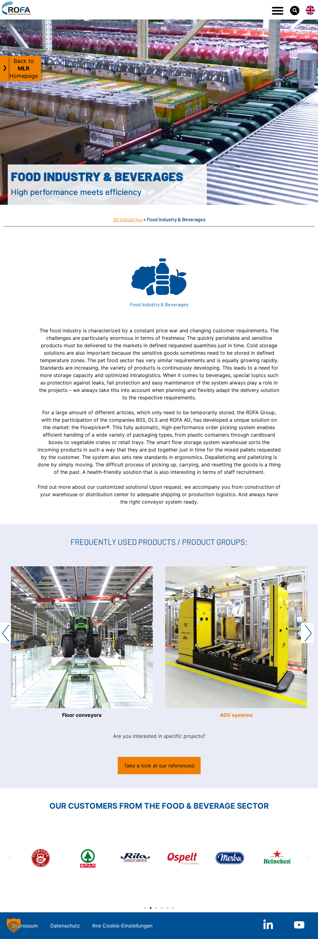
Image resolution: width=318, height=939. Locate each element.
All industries (127, 219)
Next (307, 633)
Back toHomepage (23, 68)
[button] (277, 10)
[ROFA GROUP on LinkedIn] (268, 924)
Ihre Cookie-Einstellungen (122, 926)
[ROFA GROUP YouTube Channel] (299, 924)
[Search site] (294, 10)
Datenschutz (65, 926)
